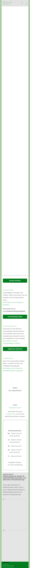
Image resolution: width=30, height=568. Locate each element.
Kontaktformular (8, 358)
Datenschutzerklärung (8, 565)
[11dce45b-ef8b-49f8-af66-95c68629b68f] (15, 530)
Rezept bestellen (8, 290)
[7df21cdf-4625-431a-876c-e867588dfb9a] (15, 499)
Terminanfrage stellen (10, 326)
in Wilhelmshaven (16, 54)
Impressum (6, 564)
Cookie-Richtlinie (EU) (8, 567)
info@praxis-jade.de (15, 38)
